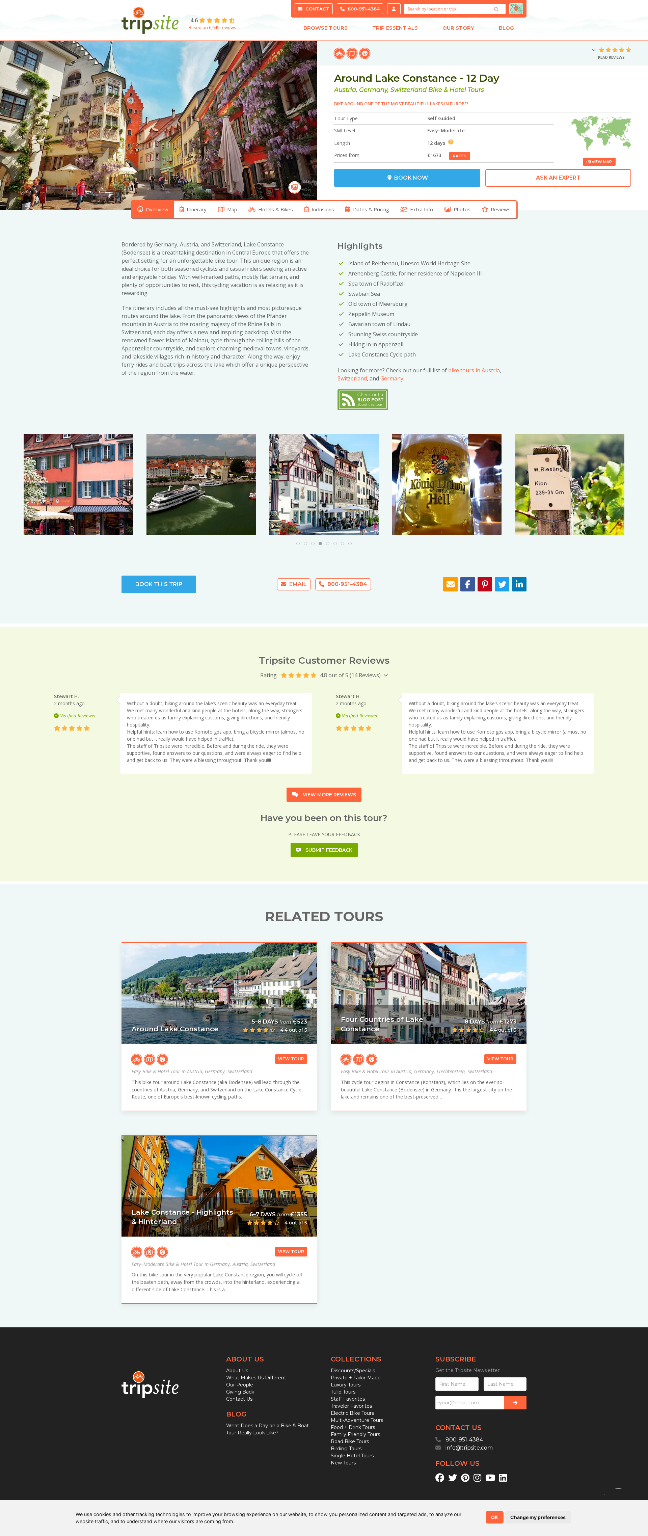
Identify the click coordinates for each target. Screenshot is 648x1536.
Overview (157, 209)
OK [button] (494, 1517)
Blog (506, 28)
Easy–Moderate (446, 130)
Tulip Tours (343, 1392)
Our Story (458, 28)
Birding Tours (346, 1449)
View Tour (291, 1058)
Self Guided (441, 118)
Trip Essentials (395, 28)
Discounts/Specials (353, 1371)
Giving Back (240, 1392)
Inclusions (323, 209)
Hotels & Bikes (275, 209)
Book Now (410, 178)
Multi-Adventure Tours (357, 1420)
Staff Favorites (348, 1399)
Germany (373, 90)
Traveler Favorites (351, 1406)
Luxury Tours (345, 1385)
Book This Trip (158, 584)
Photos (462, 209)
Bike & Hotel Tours (456, 90)
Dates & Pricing (371, 209)
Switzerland (408, 90)
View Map (601, 161)
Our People (239, 1385)
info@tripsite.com (469, 1448)
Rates (459, 156)
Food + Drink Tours (353, 1427)
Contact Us (239, 1399)
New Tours (343, 1463)
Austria (345, 90)
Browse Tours (325, 28)
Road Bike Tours (350, 1441)
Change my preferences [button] (538, 1517)
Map (232, 209)
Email (297, 584)
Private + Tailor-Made (356, 1378)
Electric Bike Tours (352, 1413)
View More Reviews (328, 795)
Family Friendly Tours (355, 1434)
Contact (316, 8)
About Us (237, 1371)
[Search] (497, 9)
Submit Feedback (328, 850)
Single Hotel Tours (352, 1456)
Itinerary (197, 209)
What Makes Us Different (256, 1378)
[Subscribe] (515, 1402)
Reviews (501, 209)
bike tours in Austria (474, 370)
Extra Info (421, 209)
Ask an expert (558, 178)
